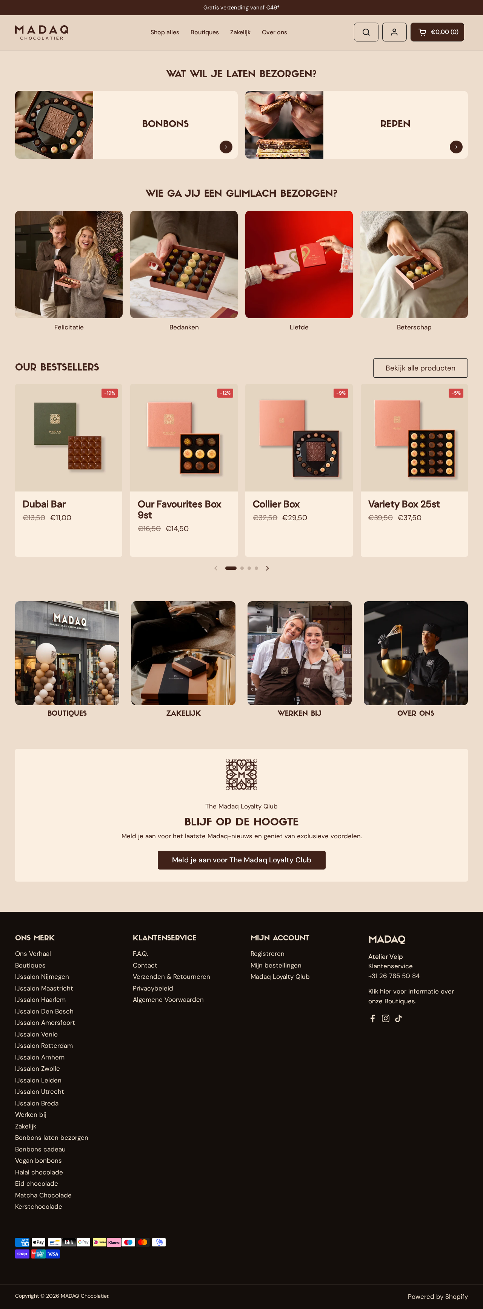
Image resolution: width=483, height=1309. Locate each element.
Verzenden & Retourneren (171, 976)
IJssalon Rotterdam (44, 1045)
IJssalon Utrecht (39, 1091)
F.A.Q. (140, 953)
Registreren (268, 953)
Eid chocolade (36, 1183)
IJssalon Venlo (36, 1034)
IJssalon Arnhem (40, 1057)
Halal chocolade (39, 1172)
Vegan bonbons (38, 1160)
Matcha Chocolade (43, 1195)
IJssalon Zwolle (37, 1068)
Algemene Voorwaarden (168, 999)
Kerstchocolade (38, 1206)
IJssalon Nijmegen (42, 976)
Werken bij (30, 1114)
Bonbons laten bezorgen (51, 1137)
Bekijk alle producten (420, 368)
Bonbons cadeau (40, 1149)
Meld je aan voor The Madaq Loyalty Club (241, 860)
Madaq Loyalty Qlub (280, 976)
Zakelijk (26, 1126)
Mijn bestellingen (276, 965)
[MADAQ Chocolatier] (41, 32)
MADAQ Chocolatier (84, 1295)
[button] (437, 32)
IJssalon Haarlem (40, 999)
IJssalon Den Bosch (44, 1011)
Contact (145, 965)
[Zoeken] (366, 32)
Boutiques (30, 965)
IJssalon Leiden (38, 1080)
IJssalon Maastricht (44, 988)
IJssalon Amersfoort (45, 1022)
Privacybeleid (153, 988)
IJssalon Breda (36, 1103)
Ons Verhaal (33, 953)
